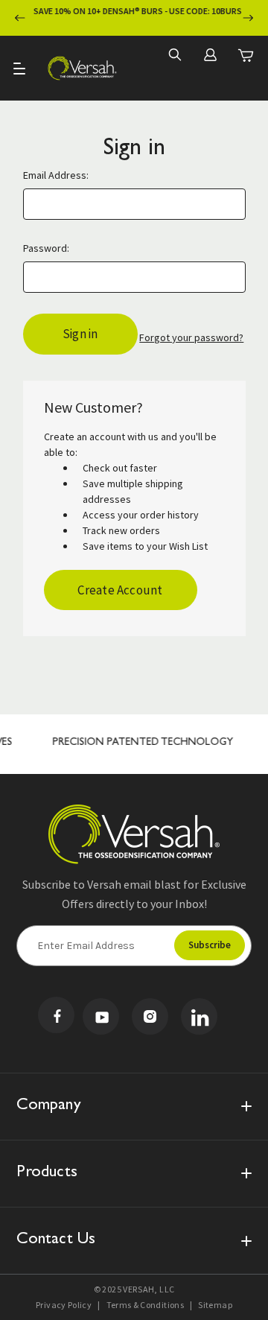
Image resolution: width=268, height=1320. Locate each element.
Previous (20, 18)
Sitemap (215, 1304)
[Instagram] (150, 1016)
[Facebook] (56, 1015)
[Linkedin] (199, 1016)
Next (248, 18)
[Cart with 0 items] (245, 55)
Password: (46, 248)
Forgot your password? (191, 337)
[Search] (174, 54)
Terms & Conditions (145, 1304)
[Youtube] (101, 1016)
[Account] (210, 54)
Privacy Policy (64, 1304)
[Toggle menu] (20, 68)
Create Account (119, 590)
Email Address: (56, 175)
